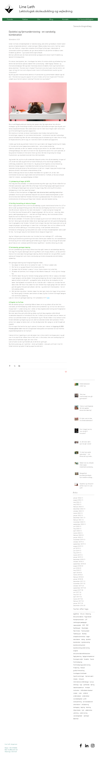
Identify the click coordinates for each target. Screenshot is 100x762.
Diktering (88, 614)
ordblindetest (77, 696)
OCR (83, 625)
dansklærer (76, 639)
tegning (83, 707)
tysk (83, 710)
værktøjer (86, 716)
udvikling (76, 713)
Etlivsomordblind (78, 617)
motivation (76, 690)
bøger (88, 637)
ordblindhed (85, 696)
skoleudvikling (77, 702)
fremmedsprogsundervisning (81, 665)
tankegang (76, 707)
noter (80, 693)
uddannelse (88, 710)
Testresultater (85, 631)
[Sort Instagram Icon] (92, 745)
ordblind (85, 693)
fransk (92, 659)
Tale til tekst (76, 631)
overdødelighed (77, 699)
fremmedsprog (77, 662)
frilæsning (76, 668)
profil (84, 699)
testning (88, 707)
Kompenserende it (78, 620)
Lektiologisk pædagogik (80, 622)
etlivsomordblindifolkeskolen (81, 653)
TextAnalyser (77, 634)
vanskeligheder (77, 716)
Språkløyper (76, 628)
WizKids (84, 634)
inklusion (81, 679)
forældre (86, 659)
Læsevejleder (77, 625)
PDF (87, 625)
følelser (82, 668)
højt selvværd (89, 676)
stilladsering (85, 704)
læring (92, 685)
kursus (92, 682)
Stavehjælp (85, 628)
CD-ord (82, 614)
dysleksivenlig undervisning (81, 648)
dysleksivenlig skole (79, 645)
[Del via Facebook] (10, 366)
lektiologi (76, 685)
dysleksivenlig (85, 642)
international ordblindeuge (81, 682)
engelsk (75, 651)
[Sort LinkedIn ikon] (86, 745)
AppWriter (76, 614)
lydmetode (86, 685)
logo (81, 685)
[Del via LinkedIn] (19, 366)
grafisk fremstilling (78, 670)
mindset (87, 687)
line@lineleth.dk (13, 750)
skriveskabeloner (88, 702)
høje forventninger (78, 676)
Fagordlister (88, 617)
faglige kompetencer (88, 656)
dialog (83, 639)
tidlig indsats (77, 710)
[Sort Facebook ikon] (80, 745)
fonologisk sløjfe (78, 659)
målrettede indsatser (87, 690)
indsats (75, 679)
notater (75, 693)
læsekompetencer (78, 687)
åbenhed (75, 719)
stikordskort (76, 704)
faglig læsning (77, 656)
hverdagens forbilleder (80, 673)
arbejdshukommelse (79, 637)
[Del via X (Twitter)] (14, 366)
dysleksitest (76, 642)
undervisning (83, 713)
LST (86, 620)
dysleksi (88, 639)
